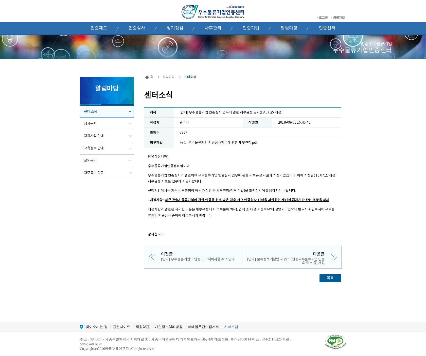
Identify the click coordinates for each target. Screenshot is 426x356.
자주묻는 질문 (94, 173)
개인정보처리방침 (168, 327)
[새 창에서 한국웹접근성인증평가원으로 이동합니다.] (335, 341)
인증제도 (98, 28)
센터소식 (90, 112)
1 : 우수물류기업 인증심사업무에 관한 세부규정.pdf (221, 143)
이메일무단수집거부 (203, 327)
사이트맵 (231, 327)
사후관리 (213, 28)
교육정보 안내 (94, 148)
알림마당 (289, 28)
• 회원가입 (338, 17)
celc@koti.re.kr (91, 344)
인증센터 (327, 28)
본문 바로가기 (11, 2)
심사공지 (90, 124)
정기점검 (175, 28)
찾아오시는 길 (96, 327)
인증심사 (136, 28)
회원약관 (142, 327)
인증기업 (251, 28)
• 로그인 (323, 17)
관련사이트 (121, 327)
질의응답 (90, 161)
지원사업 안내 (94, 136)
